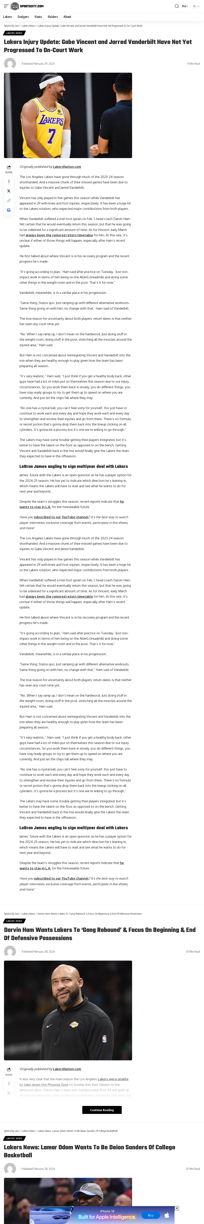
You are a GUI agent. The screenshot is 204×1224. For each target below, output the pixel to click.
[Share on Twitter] (9, 191)
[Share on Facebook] (9, 181)
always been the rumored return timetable (59, 235)
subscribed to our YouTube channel (61, 517)
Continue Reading (102, 1110)
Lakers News (14, 33)
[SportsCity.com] (27, 6)
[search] (177, 6)
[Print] (9, 210)
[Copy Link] (9, 200)
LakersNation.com (67, 167)
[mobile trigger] (7, 6)
